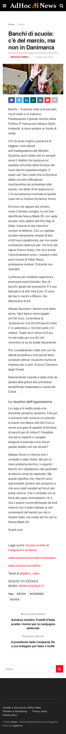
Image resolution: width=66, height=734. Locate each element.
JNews (14, 721)
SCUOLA (14, 599)
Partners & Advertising (15, 711)
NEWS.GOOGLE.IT (31, 586)
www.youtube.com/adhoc (24, 565)
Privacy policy (39, 711)
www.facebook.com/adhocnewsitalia (32, 558)
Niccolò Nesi (19, 57)
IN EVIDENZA (36, 593)
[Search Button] (59, 669)
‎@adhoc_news (29, 573)
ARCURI (21, 593)
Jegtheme (17, 725)
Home (11, 24)
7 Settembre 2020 (43, 57)
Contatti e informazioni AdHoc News (22, 707)
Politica (21, 24)
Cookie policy (10, 715)
